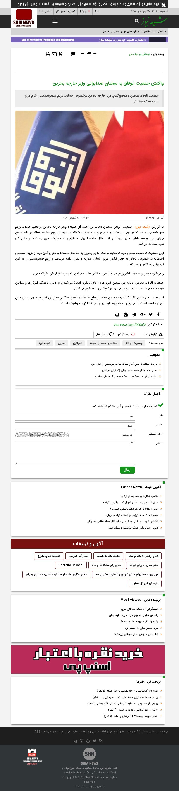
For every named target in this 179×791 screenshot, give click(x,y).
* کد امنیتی (156, 434)
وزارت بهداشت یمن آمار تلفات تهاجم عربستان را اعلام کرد (124, 364)
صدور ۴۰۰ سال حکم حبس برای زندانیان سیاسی (129, 370)
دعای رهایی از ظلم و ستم (143, 556)
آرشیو (137, 731)
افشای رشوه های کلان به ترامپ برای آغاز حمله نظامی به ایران (122, 521)
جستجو (59, 731)
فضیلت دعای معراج (49, 556)
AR (96, 11)
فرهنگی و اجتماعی (139, 54)
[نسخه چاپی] (48, 54)
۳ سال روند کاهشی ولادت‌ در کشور (133, 710)
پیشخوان (158, 54)
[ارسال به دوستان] (54, 54)
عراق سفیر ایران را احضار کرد (141, 628)
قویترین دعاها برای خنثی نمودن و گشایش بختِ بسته (127, 574)
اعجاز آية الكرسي (78, 556)
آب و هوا (114, 731)
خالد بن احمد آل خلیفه (104, 343)
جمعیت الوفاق (134, 343)
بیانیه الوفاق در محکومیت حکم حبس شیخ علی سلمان (126, 376)
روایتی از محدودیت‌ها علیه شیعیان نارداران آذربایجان (122, 703)
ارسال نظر (102, 334)
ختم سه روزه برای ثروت (144, 565)
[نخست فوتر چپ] (33, 756)
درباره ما (163, 731)
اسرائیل (77, 343)
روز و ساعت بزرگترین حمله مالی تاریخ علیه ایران (125, 697)
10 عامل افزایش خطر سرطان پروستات (136, 634)
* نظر (159, 443)
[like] (128, 335)
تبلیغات (85, 731)
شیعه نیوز (44, 343)
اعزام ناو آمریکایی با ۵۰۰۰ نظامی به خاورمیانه (127, 691)
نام (161, 415)
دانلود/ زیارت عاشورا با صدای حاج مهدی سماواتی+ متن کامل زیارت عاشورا (123, 31)
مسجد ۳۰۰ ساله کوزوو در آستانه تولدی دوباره (132, 515)
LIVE (83, 11)
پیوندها (126, 731)
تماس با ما (45, 11)
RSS (38, 731)
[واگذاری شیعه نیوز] (89, 38)
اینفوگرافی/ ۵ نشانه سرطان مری (139, 609)
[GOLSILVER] (88, 659)
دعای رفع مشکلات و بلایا (106, 565)
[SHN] (24, 18)
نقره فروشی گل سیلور (145, 583)
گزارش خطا (150, 334)
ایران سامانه (81, 786)
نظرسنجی (72, 731)
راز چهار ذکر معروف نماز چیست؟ (139, 621)
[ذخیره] (60, 54)
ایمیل (159, 424)
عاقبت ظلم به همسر (108, 556)
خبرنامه (48, 731)
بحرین (61, 343)
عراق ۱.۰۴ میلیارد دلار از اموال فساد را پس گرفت (130, 502)
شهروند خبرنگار (65, 11)
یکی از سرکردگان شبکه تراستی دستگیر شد (133, 528)
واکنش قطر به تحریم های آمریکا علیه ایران (133, 615)
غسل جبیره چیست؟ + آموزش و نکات (131, 716)
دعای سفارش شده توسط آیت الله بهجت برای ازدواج (56, 574)
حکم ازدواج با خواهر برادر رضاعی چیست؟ (134, 509)
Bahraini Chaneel (71, 565)
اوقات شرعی (99, 731)
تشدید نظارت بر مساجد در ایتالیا (139, 496)
